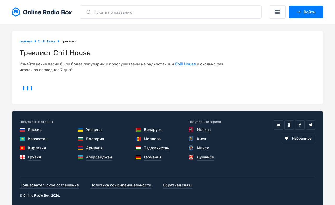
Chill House (185, 64)
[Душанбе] (191, 157)
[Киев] (191, 138)
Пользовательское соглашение (49, 185)
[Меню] (277, 12)
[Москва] (191, 129)
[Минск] (191, 148)
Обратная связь (177, 185)
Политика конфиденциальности (120, 185)
